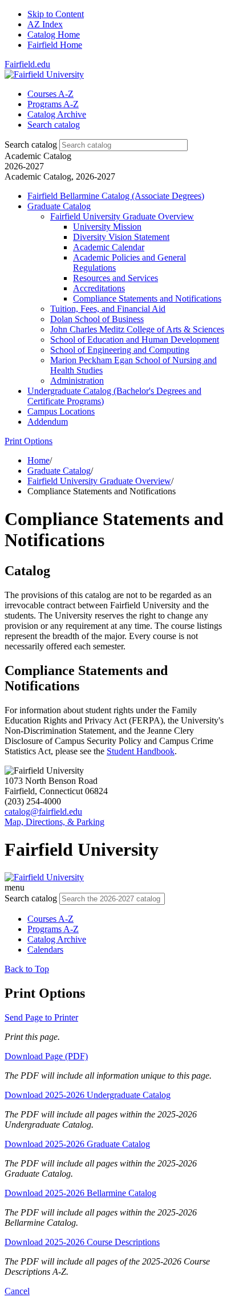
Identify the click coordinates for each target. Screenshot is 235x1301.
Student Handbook (141, 751)
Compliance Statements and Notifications (147, 298)
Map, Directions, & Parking (54, 822)
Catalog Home (53, 34)
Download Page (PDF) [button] (46, 1056)
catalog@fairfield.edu (43, 811)
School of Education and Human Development (134, 339)
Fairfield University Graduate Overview (122, 216)
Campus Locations (61, 411)
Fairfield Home (54, 45)
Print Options (28, 441)
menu (15, 887)
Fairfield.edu (27, 64)
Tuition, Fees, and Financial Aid (107, 309)
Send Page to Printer (41, 1017)
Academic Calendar (108, 247)
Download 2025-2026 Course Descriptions (82, 1242)
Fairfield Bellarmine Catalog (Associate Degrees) (115, 196)
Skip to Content (55, 14)
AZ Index (45, 24)
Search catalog (31, 144)
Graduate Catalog (59, 206)
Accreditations (99, 288)
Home (38, 460)
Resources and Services (115, 278)
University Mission (107, 226)
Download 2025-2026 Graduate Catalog (77, 1144)
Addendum (47, 421)
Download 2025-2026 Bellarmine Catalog (80, 1193)
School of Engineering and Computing (119, 350)
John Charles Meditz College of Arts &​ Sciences (137, 329)
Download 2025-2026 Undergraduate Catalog (88, 1095)
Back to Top (27, 969)
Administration (77, 380)
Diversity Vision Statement (121, 237)
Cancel (17, 1291)
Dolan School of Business (97, 319)
